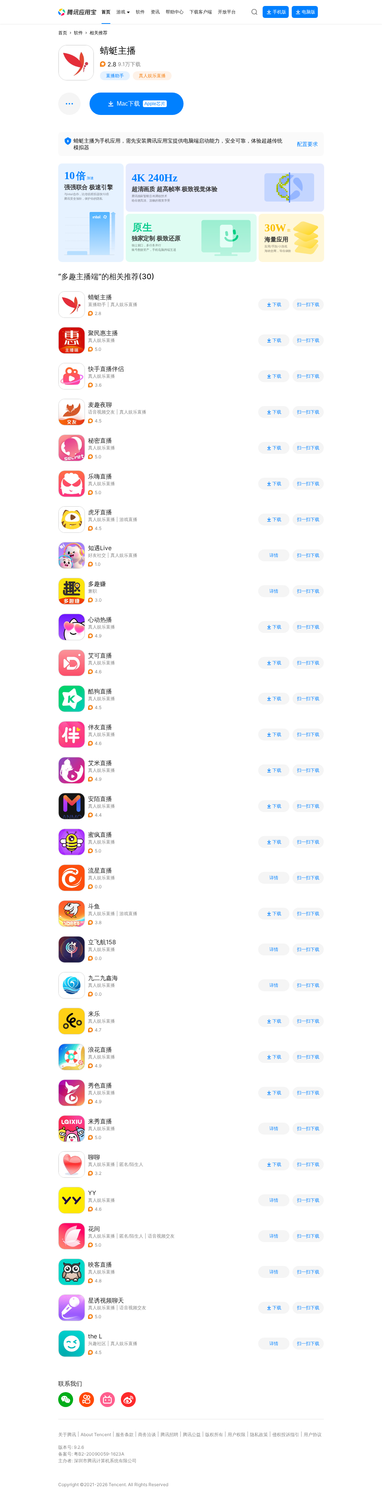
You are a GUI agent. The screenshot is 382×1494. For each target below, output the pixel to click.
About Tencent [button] (96, 1434)
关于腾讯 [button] (67, 1434)
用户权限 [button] (236, 1434)
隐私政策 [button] (259, 1434)
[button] (77, 12)
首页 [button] (62, 32)
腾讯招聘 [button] (169, 1434)
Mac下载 (141, 103)
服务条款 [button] (125, 1434)
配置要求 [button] (307, 144)
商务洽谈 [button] (147, 1434)
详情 (273, 555)
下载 (276, 304)
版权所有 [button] (214, 1434)
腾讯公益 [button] (192, 1434)
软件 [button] (78, 32)
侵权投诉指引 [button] (285, 1434)
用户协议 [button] (313, 1434)
